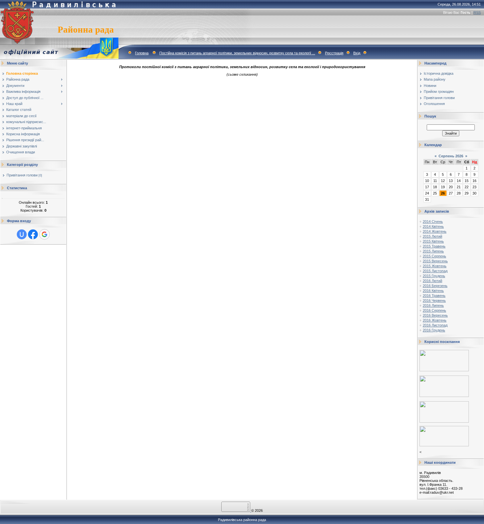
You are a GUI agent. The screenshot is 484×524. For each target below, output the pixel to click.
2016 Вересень (435, 315)
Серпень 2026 (451, 156)
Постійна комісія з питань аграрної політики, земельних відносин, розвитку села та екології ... (237, 53)
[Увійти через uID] (22, 234)
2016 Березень (435, 286)
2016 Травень (434, 296)
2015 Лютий (432, 236)
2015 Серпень (434, 256)
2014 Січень (433, 221)
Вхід (356, 53)
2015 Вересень (435, 261)
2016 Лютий (432, 281)
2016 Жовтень (434, 320)
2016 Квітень (433, 291)
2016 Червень (434, 300)
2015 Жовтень (434, 266)
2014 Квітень (433, 226)
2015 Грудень (434, 276)
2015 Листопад (435, 271)
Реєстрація (334, 53)
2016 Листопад (435, 325)
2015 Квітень (433, 241)
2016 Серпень (434, 310)
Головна (141, 53)
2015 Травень (434, 246)
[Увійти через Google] (44, 234)
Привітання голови (22, 175)
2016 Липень (433, 305)
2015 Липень (433, 251)
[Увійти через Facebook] (33, 234)
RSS (477, 12)
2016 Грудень (434, 330)
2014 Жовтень (434, 231)
